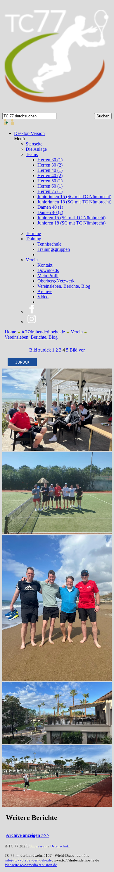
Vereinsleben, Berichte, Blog (31, 337)
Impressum (38, 846)
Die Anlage (36, 149)
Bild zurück (40, 349)
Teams (32, 154)
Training (33, 238)
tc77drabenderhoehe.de (43, 331)
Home (10, 331)
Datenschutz (60, 846)
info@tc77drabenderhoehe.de (28, 860)
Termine (33, 233)
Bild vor (77, 349)
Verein (32, 259)
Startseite (34, 143)
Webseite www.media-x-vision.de (31, 865)
